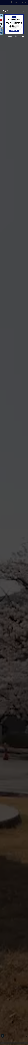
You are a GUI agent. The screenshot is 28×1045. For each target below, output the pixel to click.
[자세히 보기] (14, 24)
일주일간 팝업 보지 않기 (16, 36)
